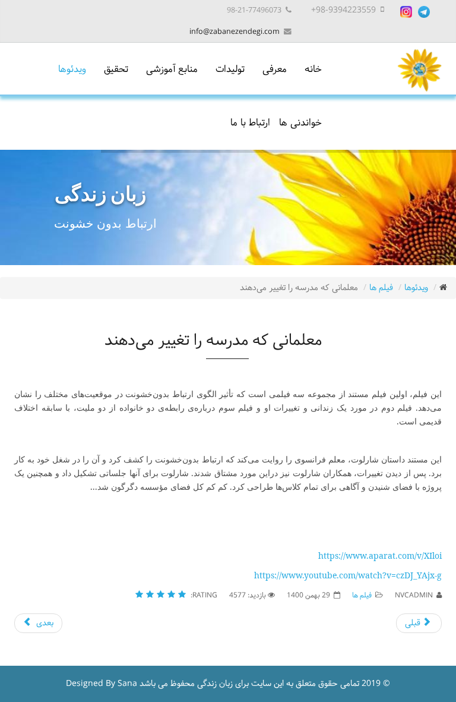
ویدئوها (72, 69)
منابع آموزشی (172, 69)
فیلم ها (381, 288)
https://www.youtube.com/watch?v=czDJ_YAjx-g (348, 575)
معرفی (274, 69)
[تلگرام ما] (424, 12)
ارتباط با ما (250, 123)
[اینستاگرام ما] (406, 12)
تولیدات (230, 69)
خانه (313, 69)
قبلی (414, 623)
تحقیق (116, 69)
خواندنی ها (300, 123)
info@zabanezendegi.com (234, 32)
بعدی (43, 623)
